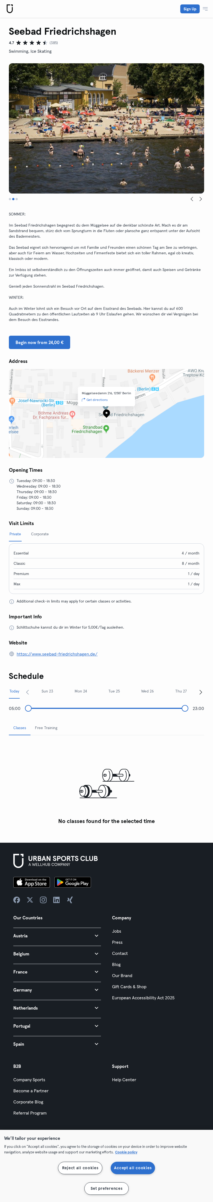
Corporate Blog (28, 1102)
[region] (106, 1166)
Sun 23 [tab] (47, 691)
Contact (120, 953)
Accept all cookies (132, 1167)
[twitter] (30, 900)
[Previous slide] (192, 199)
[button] (57, 935)
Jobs (116, 931)
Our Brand (122, 975)
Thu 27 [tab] (181, 691)
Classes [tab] (19, 727)
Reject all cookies (80, 1167)
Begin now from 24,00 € (40, 342)
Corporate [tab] (40, 533)
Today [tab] (14, 691)
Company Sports (29, 1079)
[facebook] (16, 900)
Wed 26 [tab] (147, 691)
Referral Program (30, 1113)
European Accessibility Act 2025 (143, 997)
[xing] (70, 900)
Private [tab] (15, 533)
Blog (116, 964)
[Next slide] (200, 199)
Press (117, 942)
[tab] (10, 199)
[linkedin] (56, 900)
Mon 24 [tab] (81, 691)
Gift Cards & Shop (129, 986)
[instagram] (43, 900)
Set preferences (107, 1188)
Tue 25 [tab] (114, 691)
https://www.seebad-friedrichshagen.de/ (57, 654)
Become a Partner (31, 1090)
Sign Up (190, 8)
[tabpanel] (106, 783)
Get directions (97, 400)
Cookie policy (126, 1152)
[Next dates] (200, 692)
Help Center (124, 1079)
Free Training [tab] (46, 727)
